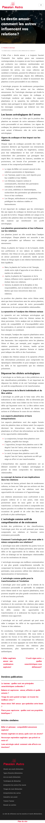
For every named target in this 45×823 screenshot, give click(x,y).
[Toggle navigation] (41, 5)
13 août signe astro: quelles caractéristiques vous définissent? (33, 662)
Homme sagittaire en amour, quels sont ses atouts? (22, 734)
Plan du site (22, 821)
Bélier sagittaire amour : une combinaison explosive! (9, 662)
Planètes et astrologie (9, 48)
